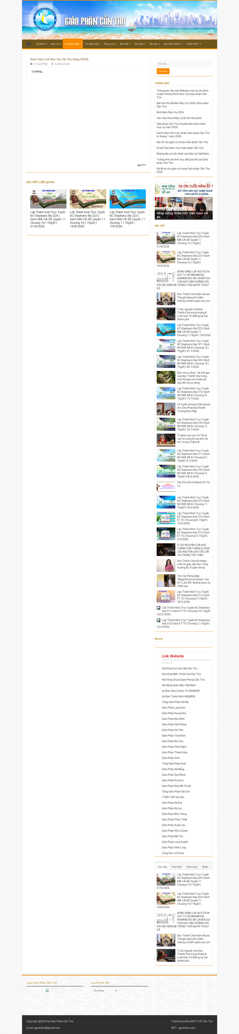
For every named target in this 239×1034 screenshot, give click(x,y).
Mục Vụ (55, 44)
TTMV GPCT (192, 44)
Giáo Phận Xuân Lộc (173, 825)
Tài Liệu (154, 44)
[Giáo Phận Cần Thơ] (119, 20)
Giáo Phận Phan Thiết (174, 819)
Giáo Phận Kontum (173, 780)
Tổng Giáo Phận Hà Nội (175, 702)
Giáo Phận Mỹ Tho (172, 836)
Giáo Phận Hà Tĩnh (172, 729)
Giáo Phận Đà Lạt (172, 808)
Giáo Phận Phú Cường (174, 830)
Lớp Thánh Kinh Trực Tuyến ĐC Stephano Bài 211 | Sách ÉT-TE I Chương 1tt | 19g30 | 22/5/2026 (183, 611)
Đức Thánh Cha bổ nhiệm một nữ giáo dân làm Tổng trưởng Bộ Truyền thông (192, 564)
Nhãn (205, 866)
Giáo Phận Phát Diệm (174, 746)
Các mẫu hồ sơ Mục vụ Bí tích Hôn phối (179, 118)
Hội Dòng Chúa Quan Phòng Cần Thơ (183, 679)
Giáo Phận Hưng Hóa (174, 713)
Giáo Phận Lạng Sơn (173, 707)
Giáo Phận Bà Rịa (172, 802)
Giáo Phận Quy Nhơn (174, 774)
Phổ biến (177, 866)
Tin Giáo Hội (91, 44)
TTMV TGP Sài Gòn (173, 797)
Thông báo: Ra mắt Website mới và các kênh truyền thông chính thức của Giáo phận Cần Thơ (183, 94)
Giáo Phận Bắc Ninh (173, 718)
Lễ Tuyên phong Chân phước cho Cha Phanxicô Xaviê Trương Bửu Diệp (193, 408)
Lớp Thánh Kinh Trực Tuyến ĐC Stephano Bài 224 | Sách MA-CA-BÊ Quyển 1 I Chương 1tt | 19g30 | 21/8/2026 (47, 219)
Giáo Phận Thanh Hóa (174, 752)
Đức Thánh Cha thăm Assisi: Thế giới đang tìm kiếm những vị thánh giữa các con (193, 297)
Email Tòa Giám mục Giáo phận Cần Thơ (180, 147)
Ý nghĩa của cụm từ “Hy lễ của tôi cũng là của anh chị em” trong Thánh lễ (192, 439)
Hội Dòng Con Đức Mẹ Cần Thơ (179, 668)
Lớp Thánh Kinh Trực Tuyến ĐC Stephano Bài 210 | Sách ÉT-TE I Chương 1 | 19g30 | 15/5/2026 (183, 623)
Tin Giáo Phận (72, 44)
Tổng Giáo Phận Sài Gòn (176, 791)
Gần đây (162, 866)
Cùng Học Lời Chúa (173, 853)
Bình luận (192, 866)
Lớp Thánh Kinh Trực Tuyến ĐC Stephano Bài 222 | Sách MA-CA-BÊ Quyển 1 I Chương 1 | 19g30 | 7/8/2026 (127, 219)
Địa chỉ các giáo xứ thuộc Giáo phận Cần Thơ (182, 142)
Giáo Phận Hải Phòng (174, 724)
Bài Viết (124, 44)
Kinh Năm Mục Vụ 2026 (170, 112)
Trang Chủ (29, 43)
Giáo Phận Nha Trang (174, 813)
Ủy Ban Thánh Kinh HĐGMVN (178, 696)
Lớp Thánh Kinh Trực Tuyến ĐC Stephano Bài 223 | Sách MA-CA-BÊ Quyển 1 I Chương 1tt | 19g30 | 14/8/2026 (87, 219)
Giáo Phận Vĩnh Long (174, 847)
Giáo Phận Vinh (171, 757)
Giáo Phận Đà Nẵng (173, 769)
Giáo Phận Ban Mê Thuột (176, 785)
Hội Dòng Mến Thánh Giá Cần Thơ (181, 674)
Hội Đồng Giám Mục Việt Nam (179, 685)
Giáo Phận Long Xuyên (175, 841)
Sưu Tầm (139, 44)
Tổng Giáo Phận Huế (174, 763)
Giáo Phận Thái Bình (173, 735)
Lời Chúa (40, 44)
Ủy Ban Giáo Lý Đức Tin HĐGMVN (181, 690)
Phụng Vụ (109, 44)
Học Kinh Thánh (172, 44)
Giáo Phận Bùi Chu (172, 741)
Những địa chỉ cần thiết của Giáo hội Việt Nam (183, 153)
